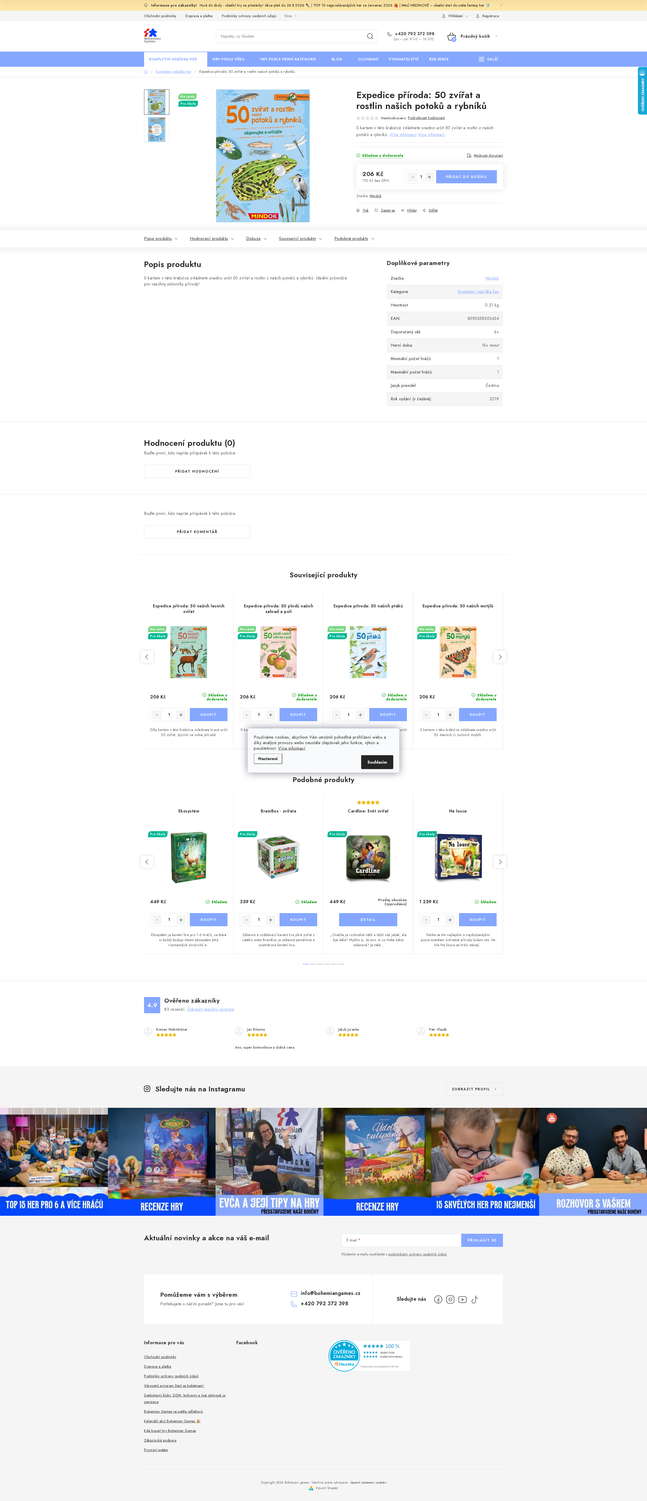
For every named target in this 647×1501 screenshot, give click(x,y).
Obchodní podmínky (160, 15)
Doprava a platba (199, 15)
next (500, 657)
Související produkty (297, 238)
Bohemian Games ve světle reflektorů (173, 1411)
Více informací (291, 748)
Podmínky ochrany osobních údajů (249, 15)
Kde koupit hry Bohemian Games (170, 1430)
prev (147, 657)
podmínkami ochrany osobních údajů (417, 1254)
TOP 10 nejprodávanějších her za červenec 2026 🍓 (356, 5)
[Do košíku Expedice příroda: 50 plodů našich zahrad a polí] (298, 714)
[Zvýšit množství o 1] (429, 177)
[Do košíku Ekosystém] (208, 919)
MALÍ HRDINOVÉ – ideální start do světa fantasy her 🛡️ (446, 5)
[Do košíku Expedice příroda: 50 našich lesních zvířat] (208, 714)
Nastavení (268, 759)
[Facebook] (438, 1299)
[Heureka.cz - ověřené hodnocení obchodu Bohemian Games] (370, 1356)
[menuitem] (175, 59)
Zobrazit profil (471, 1089)
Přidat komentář (197, 531)
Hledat (370, 36)
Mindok (375, 195)
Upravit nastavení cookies (368, 1482)
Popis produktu (158, 238)
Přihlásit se (482, 1240)
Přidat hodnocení (197, 471)
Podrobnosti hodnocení (426, 117)
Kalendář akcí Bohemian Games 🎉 (172, 1421)
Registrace (490, 15)
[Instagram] (450, 1299)
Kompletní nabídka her (478, 292)
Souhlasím (377, 762)
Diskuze (253, 238)
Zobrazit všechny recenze (210, 1009)
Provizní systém (156, 1449)
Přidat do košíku (466, 176)
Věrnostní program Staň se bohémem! (174, 1385)
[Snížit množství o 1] (412, 177)
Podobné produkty (351, 238)
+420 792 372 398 (414, 33)
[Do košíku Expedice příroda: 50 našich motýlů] (478, 714)
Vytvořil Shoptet (327, 1488)
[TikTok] (475, 1299)
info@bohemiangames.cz (331, 1293)
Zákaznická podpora (160, 1440)
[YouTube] (462, 1299)
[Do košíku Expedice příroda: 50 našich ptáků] (388, 714)
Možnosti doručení (488, 155)
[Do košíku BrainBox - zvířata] (298, 919)
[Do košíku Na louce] (478, 919)
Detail (368, 919)
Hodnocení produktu (209, 238)
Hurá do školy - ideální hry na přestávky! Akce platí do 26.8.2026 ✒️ (254, 5)
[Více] (488, 59)
